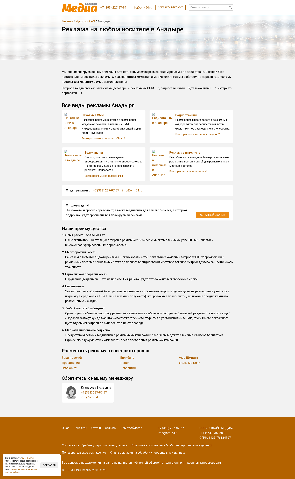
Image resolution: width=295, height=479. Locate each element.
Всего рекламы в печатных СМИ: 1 (103, 138)
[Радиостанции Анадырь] (163, 119)
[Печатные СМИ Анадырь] (73, 121)
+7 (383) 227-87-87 (106, 190)
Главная (67, 21)
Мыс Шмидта (188, 357)
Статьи (96, 428)
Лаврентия (128, 368)
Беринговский (72, 357)
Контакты (80, 428)
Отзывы (110, 428)
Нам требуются (131, 428)
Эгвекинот (69, 368)
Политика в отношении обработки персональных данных (171, 445)
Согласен (49, 465)
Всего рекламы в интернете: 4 (188, 171)
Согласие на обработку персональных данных (94, 445)
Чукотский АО (85, 21)
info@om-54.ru (132, 190)
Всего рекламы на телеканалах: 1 (105, 175)
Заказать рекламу (170, 7)
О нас (65, 428)
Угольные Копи (189, 362)
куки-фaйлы (28, 458)
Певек (124, 362)
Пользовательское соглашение (84, 452)
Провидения (71, 362)
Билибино (127, 357)
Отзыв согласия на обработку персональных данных (147, 452)
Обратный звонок (212, 214)
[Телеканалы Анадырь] (75, 156)
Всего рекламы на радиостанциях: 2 (197, 134)
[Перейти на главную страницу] (79, 7)
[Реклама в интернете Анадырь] (160, 163)
